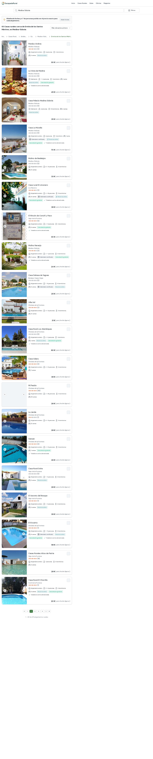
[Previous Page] (27, 611)
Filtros (133, 10)
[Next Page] (46, 611)
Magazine (107, 3)
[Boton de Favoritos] (68, 44)
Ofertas (98, 3)
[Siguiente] (23, 53)
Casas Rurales (82, 3)
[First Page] (24, 611)
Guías (91, 3)
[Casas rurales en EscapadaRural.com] (9, 3)
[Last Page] (49, 611)
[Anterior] (4, 53)
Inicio (73, 3)
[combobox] (69, 10)
